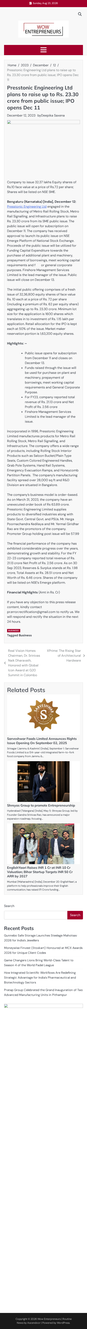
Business (13, 630)
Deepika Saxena (53, 115)
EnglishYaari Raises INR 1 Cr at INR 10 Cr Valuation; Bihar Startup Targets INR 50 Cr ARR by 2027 (40, 872)
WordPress (63, 1323)
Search (9, 906)
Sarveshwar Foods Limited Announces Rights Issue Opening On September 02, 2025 (42, 741)
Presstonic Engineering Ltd (27, 206)
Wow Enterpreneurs (49, 1319)
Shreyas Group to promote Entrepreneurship (41, 805)
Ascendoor (33, 1323)
